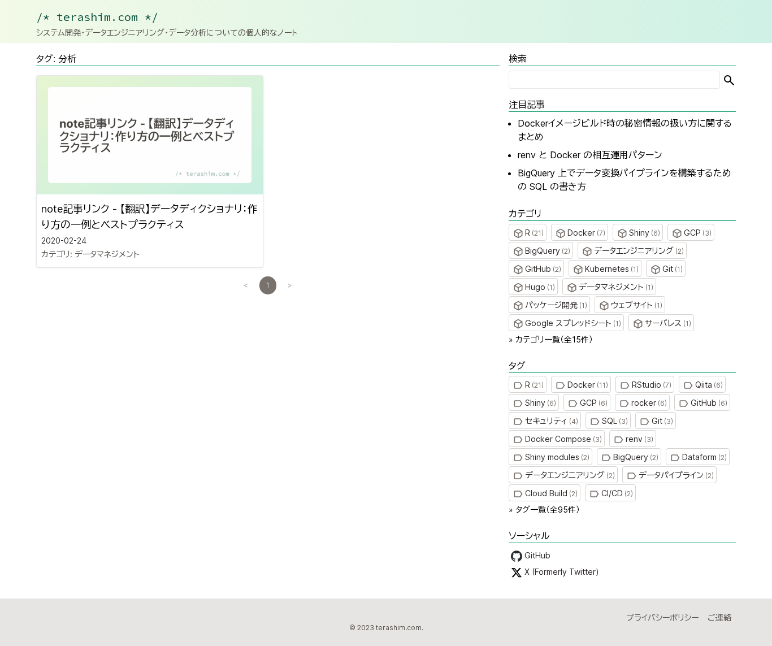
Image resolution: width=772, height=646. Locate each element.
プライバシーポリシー (662, 617)
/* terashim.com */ (97, 17)
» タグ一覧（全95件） (544, 509)
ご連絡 (719, 617)
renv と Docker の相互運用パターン (590, 155)
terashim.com (399, 627)
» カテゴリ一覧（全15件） (551, 339)
